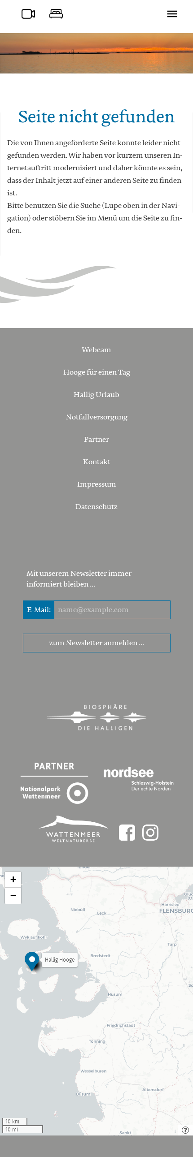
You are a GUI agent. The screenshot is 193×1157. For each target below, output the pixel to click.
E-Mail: (39, 610)
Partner (96, 440)
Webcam (96, 350)
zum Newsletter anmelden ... (96, 643)
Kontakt (96, 462)
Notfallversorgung (96, 417)
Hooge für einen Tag (96, 372)
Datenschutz (96, 507)
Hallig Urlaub (96, 395)
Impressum (96, 484)
